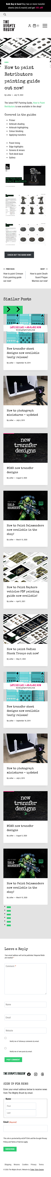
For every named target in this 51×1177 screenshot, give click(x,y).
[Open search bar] (4, 14)
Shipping (8, 1164)
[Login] (29, 26)
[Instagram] (35, 1074)
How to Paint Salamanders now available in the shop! (25, 530)
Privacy (33, 1164)
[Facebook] (29, 1074)
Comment (11, 966)
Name (8, 1004)
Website (9, 1030)
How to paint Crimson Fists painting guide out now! (13, 275)
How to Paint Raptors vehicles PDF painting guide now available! (23, 591)
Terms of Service (17, 1142)
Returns (17, 1164)
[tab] (9, 907)
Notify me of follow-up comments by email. (24, 1041)
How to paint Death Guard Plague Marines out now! (39, 275)
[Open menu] (45, 25)
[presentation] (25, 328)
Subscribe (10, 1149)
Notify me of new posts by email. (21, 1051)
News (6, 62)
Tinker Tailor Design (37, 1170)
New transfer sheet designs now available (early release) (23, 353)
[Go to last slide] (8, 310)
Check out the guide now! (19, 255)
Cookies (25, 1164)
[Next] (18, 310)
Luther (9, 95)
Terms (41, 1164)
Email (8, 1017)
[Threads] (42, 1074)
